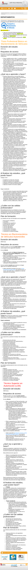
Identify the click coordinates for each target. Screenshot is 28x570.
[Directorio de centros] (13, 560)
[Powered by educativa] (3, 565)
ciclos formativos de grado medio (13, 269)
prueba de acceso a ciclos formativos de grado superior (16, 433)
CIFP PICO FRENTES (16, 2)
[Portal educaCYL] (5, 560)
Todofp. (20, 33)
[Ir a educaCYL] (14, 566)
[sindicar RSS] (26, 565)
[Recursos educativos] (21, 560)
